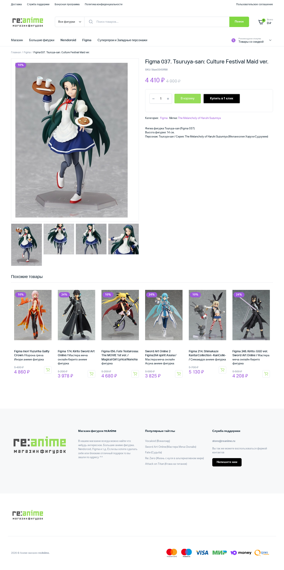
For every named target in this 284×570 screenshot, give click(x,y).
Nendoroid (68, 40)
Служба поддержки (38, 4)
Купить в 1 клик (221, 98)
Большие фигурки (41, 40)
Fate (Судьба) (153, 452)
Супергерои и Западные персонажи (122, 40)
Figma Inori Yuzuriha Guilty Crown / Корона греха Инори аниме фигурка (31, 355)
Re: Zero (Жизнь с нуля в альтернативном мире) (174, 458)
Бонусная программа (67, 4)
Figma (86, 40)
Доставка (16, 4)
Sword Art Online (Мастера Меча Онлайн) (170, 447)
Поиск (239, 21)
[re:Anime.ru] (29, 22)
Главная (16, 52)
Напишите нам (227, 462)
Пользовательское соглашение (254, 4)
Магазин (17, 40)
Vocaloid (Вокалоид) (157, 441)
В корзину (48, 370)
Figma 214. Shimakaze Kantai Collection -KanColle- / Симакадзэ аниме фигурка (207, 355)
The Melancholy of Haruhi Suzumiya (199, 118)
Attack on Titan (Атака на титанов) (166, 464)
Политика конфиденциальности (103, 4)
